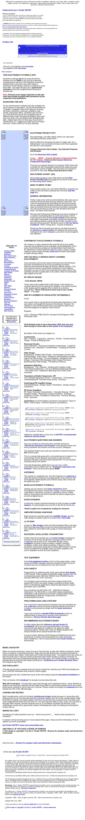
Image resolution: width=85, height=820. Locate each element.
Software (7, 304)
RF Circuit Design (30, 409)
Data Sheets (8, 272)
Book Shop (8, 261)
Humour (7, 287)
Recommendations (10, 301)
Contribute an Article (11, 267)
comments (70, 687)
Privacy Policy (9, 297)
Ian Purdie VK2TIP (20, 752)
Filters (6, 282)
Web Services (9, 311)
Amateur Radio (9, 251)
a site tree (32, 606)
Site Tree (7, 302)
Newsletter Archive (10, 294)
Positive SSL (8, 42)
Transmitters (8, 309)
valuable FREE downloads (53, 613)
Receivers (7, 299)
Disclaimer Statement (8, 276)
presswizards (11, 322)
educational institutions (68, 675)
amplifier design (60, 516)
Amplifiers (7, 252)
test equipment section (38, 561)
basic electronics (55, 489)
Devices (7, 274)
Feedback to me (9, 281)
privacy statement (30, 804)
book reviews (59, 218)
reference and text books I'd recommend (45, 625)
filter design (38, 525)
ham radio (66, 518)
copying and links (19, 794)
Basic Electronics (10, 256)
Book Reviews (9, 262)
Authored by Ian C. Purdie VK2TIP (17, 10)
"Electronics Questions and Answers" (40, 445)
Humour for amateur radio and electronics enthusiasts (38, 743)
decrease (22, 68)
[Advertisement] (15, 173)
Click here (54, 252)
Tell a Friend (8, 306)
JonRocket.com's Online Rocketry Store (60, 660)
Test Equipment (9, 307)
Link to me (8, 292)
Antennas (7, 254)
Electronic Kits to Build (47, 155)
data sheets (70, 572)
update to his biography (62, 326)
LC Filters (7, 291)
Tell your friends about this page (47, 617)
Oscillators (8, 296)
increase (29, 66)
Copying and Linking (11, 271)
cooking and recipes (42, 696)
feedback (24, 680)
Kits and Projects (10, 289)
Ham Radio (8, 286)
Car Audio (7, 264)
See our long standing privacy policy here (15, 27)
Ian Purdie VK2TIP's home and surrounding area (23, 725)
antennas (70, 476)
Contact (6, 266)
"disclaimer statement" (28, 788)
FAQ (5, 284)
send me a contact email (43, 230)
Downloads (8, 279)
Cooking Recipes (10, 269)
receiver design (57, 538)
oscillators (28, 543)
